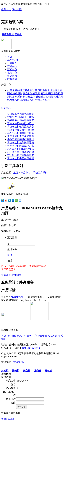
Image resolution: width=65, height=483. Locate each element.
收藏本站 (6, 9)
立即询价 (6, 275)
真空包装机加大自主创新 (20, 133)
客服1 (4, 418)
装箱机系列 (41, 90)
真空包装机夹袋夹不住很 (20, 158)
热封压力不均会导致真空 (20, 120)
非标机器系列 (27, 100)
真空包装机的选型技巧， (20, 123)
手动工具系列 (42, 100)
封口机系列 (29, 96)
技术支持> (18, 362)
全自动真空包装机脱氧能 (20, 114)
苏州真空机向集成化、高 (20, 145)
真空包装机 (13, 60)
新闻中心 (12, 69)
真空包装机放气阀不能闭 (20, 142)
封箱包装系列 (14, 90)
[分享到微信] (16, 200)
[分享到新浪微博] (6, 200)
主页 (15, 172)
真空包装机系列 (31, 93)
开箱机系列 (28, 90)
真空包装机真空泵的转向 (20, 136)
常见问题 (12, 76)
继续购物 (16, 275)
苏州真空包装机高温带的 (20, 152)
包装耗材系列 (55, 96)
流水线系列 (13, 100)
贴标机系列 (16, 96)
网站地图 (17, 9)
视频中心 (12, 72)
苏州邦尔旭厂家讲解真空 (20, 155)
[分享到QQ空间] (2, 200)
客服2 (11, 418)
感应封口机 (42, 96)
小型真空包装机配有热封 (20, 139)
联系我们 (12, 79)
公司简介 (12, 63)
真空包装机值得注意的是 (20, 126)
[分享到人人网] (13, 200)
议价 (9, 255)
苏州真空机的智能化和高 (20, 149)
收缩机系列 (16, 93)
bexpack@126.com (31, 347)
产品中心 (12, 66)
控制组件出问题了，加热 (20, 117)
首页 (9, 56)
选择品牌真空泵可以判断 (20, 129)
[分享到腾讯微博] (9, 200)
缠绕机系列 (47, 93)
